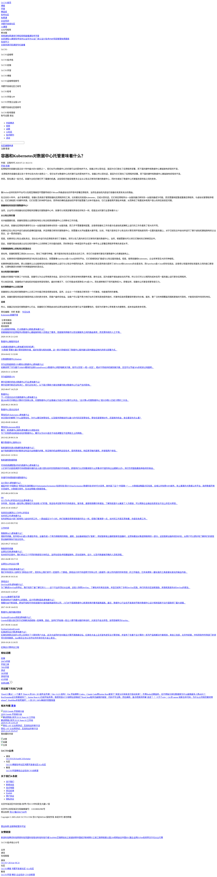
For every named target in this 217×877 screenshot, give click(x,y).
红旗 (3, 647)
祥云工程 (15, 647)
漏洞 (11, 513)
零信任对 (15, 415)
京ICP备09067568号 (18, 812)
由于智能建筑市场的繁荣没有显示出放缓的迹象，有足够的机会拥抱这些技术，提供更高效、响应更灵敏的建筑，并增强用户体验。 (59, 451)
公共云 (10, 564)
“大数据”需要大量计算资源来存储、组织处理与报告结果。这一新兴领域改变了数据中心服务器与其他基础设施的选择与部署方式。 (59, 350)
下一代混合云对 (19, 397)
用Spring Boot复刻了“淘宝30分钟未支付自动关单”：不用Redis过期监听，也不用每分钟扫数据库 (139, 694)
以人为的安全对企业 (17, 500)
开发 (16, 315)
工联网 (100, 837)
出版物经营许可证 (18, 826)
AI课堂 (4, 27)
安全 (18, 427)
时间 (7, 528)
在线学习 (5, 42)
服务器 (12, 612)
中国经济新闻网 (84, 837)
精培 (18, 771)
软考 (17, 39)
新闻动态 (10, 785)
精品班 (4, 12)
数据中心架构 (11, 442)
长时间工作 (11, 516)
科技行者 (45, 837)
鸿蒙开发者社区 (8, 24)
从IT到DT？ (11, 483)
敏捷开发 (12, 597)
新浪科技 (5, 837)
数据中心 (5, 341)
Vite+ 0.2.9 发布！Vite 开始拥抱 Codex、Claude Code (74, 694)
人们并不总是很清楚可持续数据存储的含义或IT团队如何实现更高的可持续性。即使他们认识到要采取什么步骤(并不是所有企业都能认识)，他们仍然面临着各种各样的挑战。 (78, 468)
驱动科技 (37, 837)
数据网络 (13, 460)
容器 (12, 315)
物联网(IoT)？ (12, 533)
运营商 (18, 612)
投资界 (146, 837)
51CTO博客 (11, 765)
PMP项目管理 (55, 39)
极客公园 (107, 837)
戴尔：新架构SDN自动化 (20, 430)
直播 (23, 45)
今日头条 (26, 312)
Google (17, 629)
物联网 (4, 549)
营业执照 (5, 826)
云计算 (16, 564)
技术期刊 (10, 135)
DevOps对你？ (12, 584)
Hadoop (18, 359)
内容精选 (10, 123)
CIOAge (15, 759)
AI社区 (9, 132)
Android (10, 629)
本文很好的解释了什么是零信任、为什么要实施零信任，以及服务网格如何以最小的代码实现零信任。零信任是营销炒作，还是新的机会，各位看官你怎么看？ (71, 418)
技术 (17, 341)
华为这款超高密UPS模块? (22, 364)
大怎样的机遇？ (18, 347)
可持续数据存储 (12, 478)
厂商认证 (39, 39)
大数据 (4, 359)
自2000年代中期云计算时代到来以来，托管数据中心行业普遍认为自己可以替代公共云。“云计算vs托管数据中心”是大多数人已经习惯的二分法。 (65, 400)
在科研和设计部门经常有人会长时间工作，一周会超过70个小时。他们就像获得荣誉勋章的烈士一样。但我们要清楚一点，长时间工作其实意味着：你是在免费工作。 (74, 519)
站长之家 (67, 837)
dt (2, 497)
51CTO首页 (6, 3)
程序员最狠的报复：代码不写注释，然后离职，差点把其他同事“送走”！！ (123, 697)
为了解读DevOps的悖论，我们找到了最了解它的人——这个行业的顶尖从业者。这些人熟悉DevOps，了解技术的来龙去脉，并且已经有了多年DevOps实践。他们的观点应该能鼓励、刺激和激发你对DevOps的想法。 (95, 587)
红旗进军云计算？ (14, 632)
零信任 (4, 427)
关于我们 (10, 782)
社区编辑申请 (7, 146)
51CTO (9, 759)
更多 (13, 705)
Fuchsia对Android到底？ (16, 617)
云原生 (4, 564)
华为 (3, 377)
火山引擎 (159, 837)
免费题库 (65, 39)
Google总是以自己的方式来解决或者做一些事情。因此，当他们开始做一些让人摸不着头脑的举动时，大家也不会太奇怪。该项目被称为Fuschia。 (65, 620)
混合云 (12, 410)
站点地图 (10, 788)
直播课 (28, 36)
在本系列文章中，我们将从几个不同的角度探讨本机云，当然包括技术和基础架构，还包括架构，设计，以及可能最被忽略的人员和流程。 (62, 555)
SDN (19, 442)
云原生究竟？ (12, 552)
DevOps (4, 597)
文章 (3, 45)
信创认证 (23, 39)
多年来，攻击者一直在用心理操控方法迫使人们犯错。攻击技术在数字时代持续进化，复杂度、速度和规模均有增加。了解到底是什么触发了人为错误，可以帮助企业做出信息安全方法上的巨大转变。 (89, 503)
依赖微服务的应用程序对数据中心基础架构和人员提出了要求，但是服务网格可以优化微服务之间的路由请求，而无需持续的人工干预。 (61, 332)
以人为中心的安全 (21, 513)
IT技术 (46, 39)
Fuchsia (4, 629)
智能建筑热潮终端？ (18, 448)
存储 (3, 478)
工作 (3, 528)
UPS (13, 377)
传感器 (10, 549)
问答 (11, 45)
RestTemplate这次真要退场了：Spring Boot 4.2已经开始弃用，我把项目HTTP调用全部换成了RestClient (45, 697)
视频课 (4, 36)
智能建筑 (5, 460)
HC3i (21, 759)
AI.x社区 (42, 765)
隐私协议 (10, 799)
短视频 (22, 36)
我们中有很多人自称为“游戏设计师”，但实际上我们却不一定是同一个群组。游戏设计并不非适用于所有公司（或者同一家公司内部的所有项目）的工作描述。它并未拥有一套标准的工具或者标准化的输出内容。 (94, 572)
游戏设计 (5, 581)
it (3, 497)
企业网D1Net (137, 837)
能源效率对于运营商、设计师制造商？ (28, 600)
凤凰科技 (29, 837)
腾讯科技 (13, 837)
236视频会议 (116, 837)
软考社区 (5, 15)
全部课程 (5, 39)
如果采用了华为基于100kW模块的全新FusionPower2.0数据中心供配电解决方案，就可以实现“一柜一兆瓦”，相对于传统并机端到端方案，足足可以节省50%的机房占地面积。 (77, 367)
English (9, 793)
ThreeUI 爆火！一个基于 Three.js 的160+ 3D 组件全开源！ (26, 694)
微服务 (12, 341)
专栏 (19, 45)
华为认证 (31, 39)
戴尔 (3, 442)
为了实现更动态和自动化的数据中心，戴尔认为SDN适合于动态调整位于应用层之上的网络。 (42, 433)
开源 (18, 597)
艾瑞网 (60, 837)
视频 (8, 126)
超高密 (8, 377)
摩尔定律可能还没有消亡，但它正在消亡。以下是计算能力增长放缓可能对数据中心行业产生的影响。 (46, 385)
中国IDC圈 (126, 837)
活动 (8, 138)
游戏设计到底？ (13, 569)
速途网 (74, 837)
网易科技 (21, 837)
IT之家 (94, 837)
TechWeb (53, 837)
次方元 (152, 837)
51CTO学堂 (11, 771)
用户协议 (10, 796)
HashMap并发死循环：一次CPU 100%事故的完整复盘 (31, 700)
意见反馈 (10, 791)
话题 (8, 129)
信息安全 (5, 513)
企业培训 (5, 21)
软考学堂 (35, 36)
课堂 (15, 45)
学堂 (3, 9)
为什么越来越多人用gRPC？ (193, 694)
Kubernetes (5, 315)
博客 (3, 6)
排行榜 (16, 36)
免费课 (4, 18)
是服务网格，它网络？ (23, 329)
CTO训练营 (33, 771)
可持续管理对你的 (20, 465)
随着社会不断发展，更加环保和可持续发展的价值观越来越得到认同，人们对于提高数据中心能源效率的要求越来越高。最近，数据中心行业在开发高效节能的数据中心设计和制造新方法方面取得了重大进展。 (93, 603)
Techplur (27, 759)
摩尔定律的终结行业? (20, 382)
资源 (7, 45)
